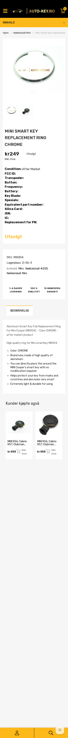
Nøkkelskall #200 (36, 268)
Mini (20, 268)
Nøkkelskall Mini (17, 273)
